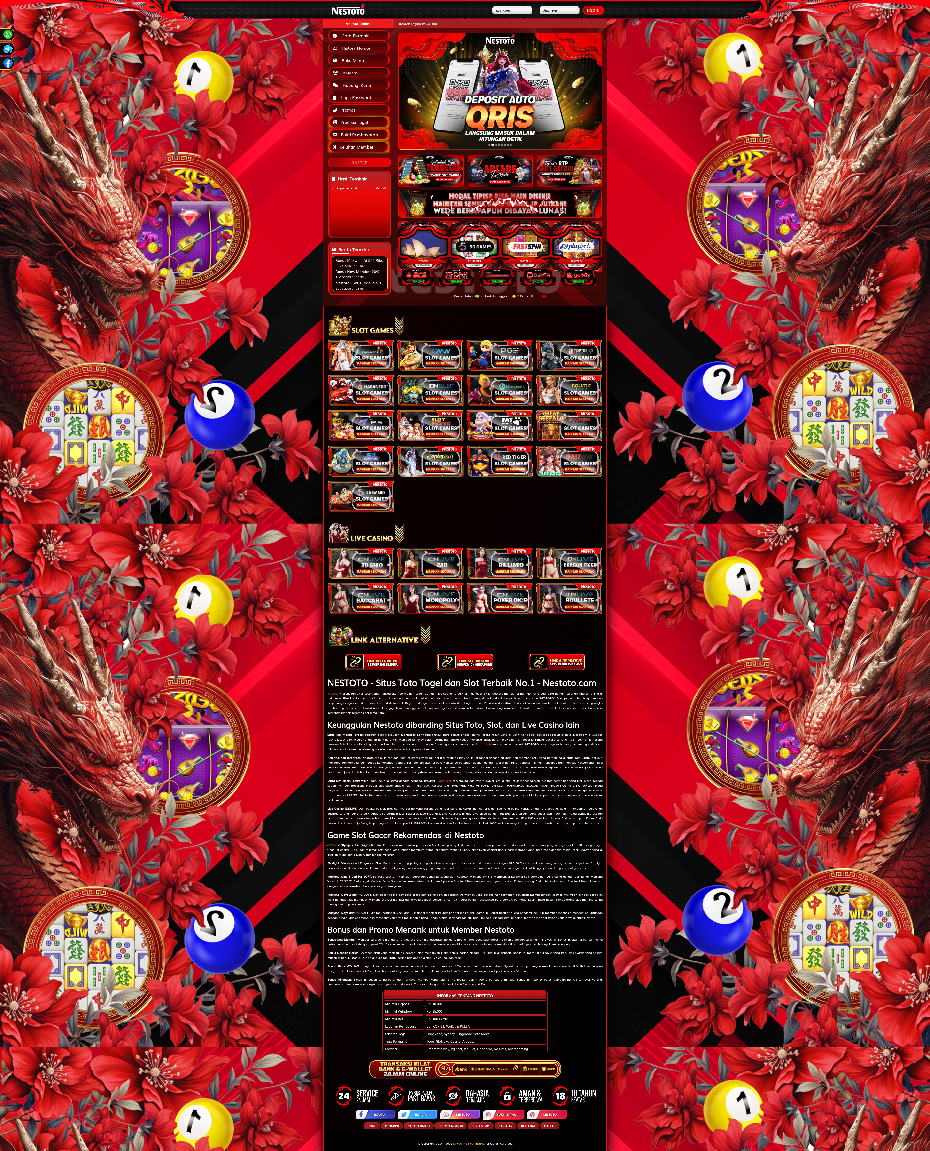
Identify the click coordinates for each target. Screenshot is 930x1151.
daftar (550, 1126)
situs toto (485, 744)
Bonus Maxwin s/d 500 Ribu (359, 260)
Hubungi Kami (355, 85)
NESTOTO (378, 1114)
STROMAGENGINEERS (468, 1143)
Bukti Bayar (506, 1114)
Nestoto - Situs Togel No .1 (358, 282)
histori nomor (450, 1126)
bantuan (505, 1126)
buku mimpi (481, 1126)
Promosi (347, 110)
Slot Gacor (444, 780)
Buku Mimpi (352, 60)
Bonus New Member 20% (357, 271)
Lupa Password (355, 97)
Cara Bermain (354, 35)
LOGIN (593, 10)
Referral (349, 73)
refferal (528, 1126)
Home (371, 1126)
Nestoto (333, 693)
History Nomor (355, 48)
